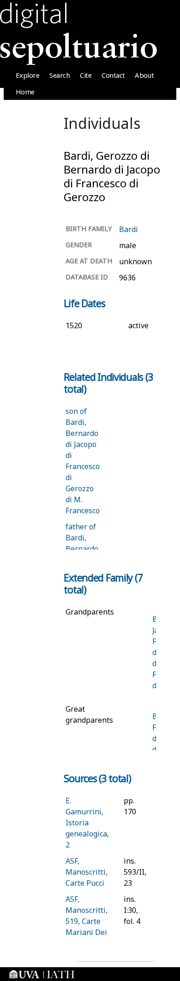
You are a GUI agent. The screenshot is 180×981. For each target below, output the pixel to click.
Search (59, 75)
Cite (85, 75)
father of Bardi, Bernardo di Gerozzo (82, 549)
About (144, 75)
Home (25, 91)
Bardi (128, 229)
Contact (113, 75)
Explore (28, 75)
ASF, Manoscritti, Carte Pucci (87, 872)
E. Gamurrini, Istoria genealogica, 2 (87, 822)
